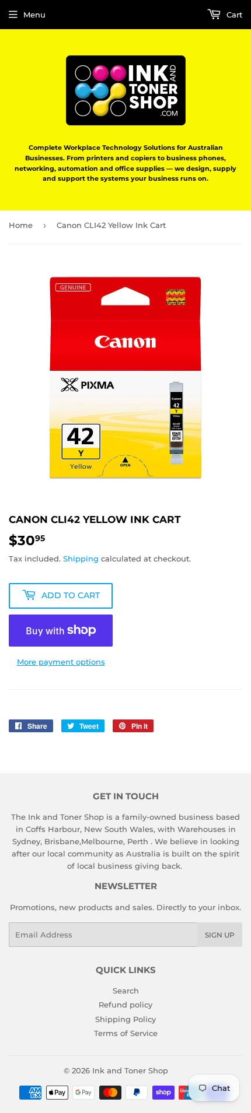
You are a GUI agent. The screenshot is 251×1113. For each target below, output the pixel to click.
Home (21, 225)
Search (126, 990)
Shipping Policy (125, 1019)
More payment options (61, 661)
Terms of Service (126, 1033)
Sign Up (220, 935)
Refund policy (125, 1004)
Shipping (81, 558)
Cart (233, 14)
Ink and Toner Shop (130, 1070)
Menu (34, 14)
